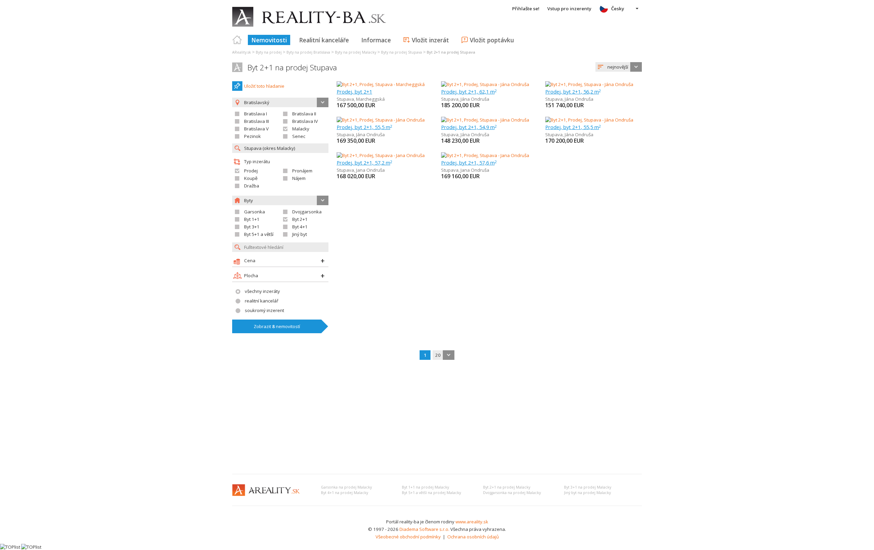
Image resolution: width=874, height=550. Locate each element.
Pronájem (302, 171)
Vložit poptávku (492, 40)
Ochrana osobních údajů (473, 537)
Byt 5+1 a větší (258, 234)
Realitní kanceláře (324, 40)
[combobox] (618, 67)
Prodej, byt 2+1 (354, 91)
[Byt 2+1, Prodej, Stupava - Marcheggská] (381, 84)
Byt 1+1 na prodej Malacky (425, 487)
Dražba (251, 186)
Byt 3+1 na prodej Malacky (587, 487)
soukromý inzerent (264, 310)
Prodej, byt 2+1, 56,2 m (573, 91)
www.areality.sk (471, 522)
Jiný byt (299, 234)
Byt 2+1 (300, 219)
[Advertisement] (437, 417)
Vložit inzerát (430, 40)
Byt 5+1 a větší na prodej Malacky (431, 492)
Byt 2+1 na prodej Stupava (292, 67)
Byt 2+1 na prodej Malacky (506, 487)
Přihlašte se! (525, 8)
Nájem (299, 178)
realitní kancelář (261, 301)
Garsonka (254, 212)
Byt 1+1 (251, 219)
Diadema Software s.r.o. (424, 529)
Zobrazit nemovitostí (277, 326)
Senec (298, 136)
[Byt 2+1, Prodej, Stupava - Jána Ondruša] (485, 84)
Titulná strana (237, 40)
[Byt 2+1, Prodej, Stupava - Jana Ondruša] (381, 155)
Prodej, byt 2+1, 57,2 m (364, 162)
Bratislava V (256, 129)
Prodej (251, 171)
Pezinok (252, 136)
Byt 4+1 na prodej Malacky (344, 492)
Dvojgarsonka (307, 212)
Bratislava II (304, 114)
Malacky (300, 129)
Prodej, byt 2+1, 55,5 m (364, 127)
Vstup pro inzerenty (569, 8)
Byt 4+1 (300, 227)
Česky (617, 8)
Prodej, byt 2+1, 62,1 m (469, 91)
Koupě (250, 178)
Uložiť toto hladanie (264, 86)
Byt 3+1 (251, 227)
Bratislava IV (305, 121)
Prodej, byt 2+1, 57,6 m (469, 162)
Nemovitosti (269, 40)
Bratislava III (256, 121)
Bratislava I (255, 114)
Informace (376, 40)
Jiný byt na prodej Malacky (587, 492)
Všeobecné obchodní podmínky (408, 537)
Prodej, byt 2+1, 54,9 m (469, 127)
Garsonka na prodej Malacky (346, 487)
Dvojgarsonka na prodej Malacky (512, 492)
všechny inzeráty (262, 291)
